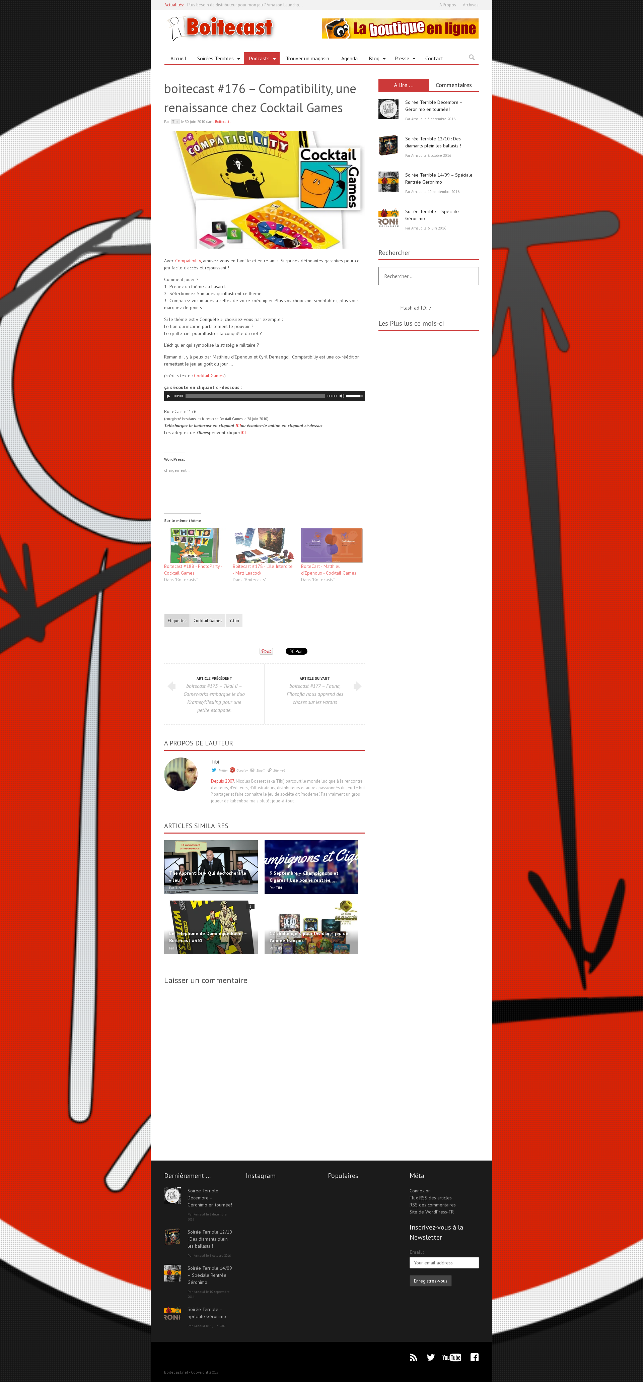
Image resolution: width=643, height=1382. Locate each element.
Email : (417, 1252)
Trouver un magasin (307, 58)
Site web (279, 770)
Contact (434, 58)
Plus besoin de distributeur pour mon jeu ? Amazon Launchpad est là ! (252, 5)
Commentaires (454, 85)
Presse (399, 59)
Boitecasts (223, 121)
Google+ (242, 770)
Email (261, 770)
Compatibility (188, 261)
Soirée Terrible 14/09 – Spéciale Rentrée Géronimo (210, 1275)
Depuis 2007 (222, 781)
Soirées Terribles (213, 59)
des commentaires (433, 1205)
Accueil (178, 58)
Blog (371, 59)
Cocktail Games (209, 376)
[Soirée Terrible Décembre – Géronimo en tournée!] (388, 109)
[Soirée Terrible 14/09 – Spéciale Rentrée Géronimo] (388, 182)
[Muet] (342, 396)
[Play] (168, 396)
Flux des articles (431, 1198)
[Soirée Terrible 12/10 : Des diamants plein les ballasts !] (388, 145)
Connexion (420, 1191)
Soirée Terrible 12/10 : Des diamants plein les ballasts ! (210, 1239)
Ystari (234, 620)
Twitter (223, 770)
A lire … (404, 85)
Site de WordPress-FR (432, 1212)
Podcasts (257, 59)
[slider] (355, 395)
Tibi (215, 761)
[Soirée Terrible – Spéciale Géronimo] (388, 218)
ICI (238, 425)
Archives (471, 5)
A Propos (447, 5)
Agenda (349, 58)
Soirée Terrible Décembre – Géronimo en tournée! (210, 1198)
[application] (264, 396)
